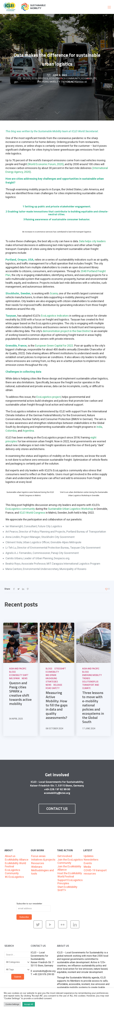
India (99, 426)
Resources (37, 863)
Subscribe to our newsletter (29, 903)
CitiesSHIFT (60, 668)
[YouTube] (51, 927)
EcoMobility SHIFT (18, 675)
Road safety (53, 688)
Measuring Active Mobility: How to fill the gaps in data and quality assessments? (57, 705)
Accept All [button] (28, 1004)
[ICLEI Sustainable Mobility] (26, 7)
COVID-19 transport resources (95, 872)
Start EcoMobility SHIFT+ (67, 888)
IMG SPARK (14, 678)
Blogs (27, 78)
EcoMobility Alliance (16, 859)
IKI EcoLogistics (14, 876)
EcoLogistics (40, 78)
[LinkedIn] (75, 927)
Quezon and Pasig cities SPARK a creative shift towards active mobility (20, 693)
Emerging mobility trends (53, 81)
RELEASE (57, 685)
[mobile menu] (109, 6)
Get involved (64, 856)
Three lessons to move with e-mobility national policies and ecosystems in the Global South (93, 707)
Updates (89, 856)
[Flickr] (63, 927)
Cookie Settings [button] (12, 1004)
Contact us (57, 809)
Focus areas (38, 856)
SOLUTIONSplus (90, 681)
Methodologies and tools (42, 872)
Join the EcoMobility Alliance (69, 868)
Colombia (11, 430)
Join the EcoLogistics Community (70, 861)
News (74, 81)
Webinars (36, 866)
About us (10, 856)
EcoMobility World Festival (15, 865)
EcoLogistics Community (64, 78)
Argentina (28, 430)
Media (87, 866)
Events (88, 863)
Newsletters (91, 859)
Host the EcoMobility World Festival (69, 875)
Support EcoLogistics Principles (70, 881)
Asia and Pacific (17, 668)
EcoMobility (88, 78)
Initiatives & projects (43, 859)
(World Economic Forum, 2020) (45, 164)
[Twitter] (38, 927)
